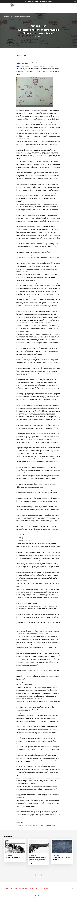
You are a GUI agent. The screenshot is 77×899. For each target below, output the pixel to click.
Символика (60, 5)
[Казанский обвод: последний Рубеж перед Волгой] (62, 846)
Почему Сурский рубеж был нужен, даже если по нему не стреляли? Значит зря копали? (37, 859)
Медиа (36, 5)
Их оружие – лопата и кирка (13, 857)
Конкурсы (54, 5)
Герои (31, 5)
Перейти (50, 1)
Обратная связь (67, 5)
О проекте (25, 5)
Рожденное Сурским (44, 5)
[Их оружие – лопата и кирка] (15, 846)
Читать (30, 863)
